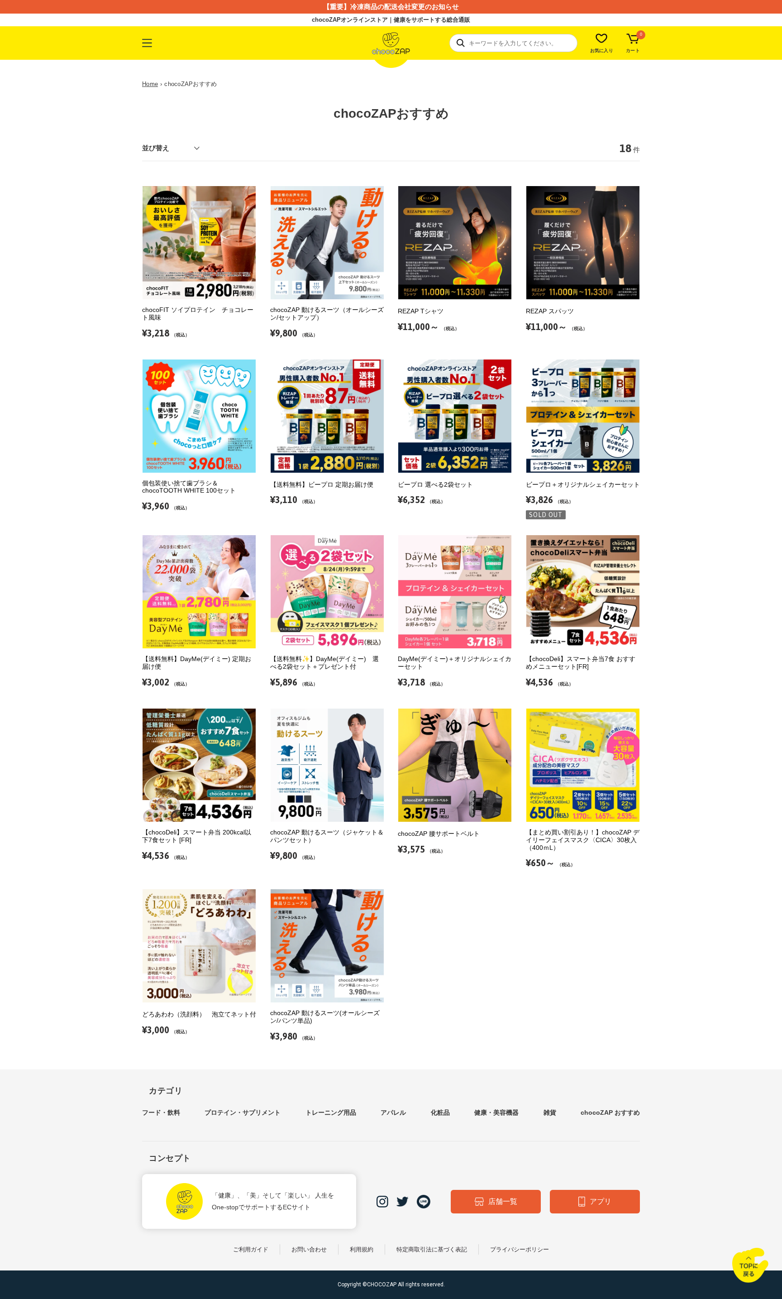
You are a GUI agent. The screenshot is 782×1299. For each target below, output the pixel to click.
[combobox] (513, 43)
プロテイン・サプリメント (243, 1112)
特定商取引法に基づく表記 (431, 1249)
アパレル (393, 1112)
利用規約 (361, 1249)
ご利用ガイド (250, 1249)
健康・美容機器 (496, 1112)
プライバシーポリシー (519, 1249)
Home (150, 84)
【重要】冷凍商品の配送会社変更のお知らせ (391, 6)
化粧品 (440, 1112)
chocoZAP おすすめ (610, 1112)
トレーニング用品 (330, 1112)
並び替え (155, 148)
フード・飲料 (161, 1112)
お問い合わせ (309, 1249)
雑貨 (550, 1112)
